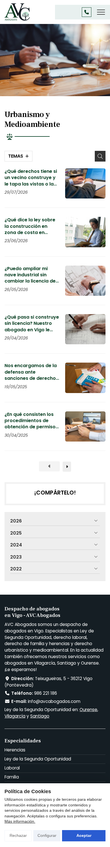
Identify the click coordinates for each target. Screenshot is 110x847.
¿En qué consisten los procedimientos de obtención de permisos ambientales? (31, 420)
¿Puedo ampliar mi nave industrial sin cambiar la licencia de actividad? (30, 275)
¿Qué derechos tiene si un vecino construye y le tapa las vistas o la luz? (31, 177)
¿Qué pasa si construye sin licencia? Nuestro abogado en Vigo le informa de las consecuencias (32, 323)
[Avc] (17, 12)
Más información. (20, 821)
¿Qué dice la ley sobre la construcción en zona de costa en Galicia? (30, 226)
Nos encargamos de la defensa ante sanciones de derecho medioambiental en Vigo (31, 372)
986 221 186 (45, 693)
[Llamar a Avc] (86, 12)
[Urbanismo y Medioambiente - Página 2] (67, 467)
